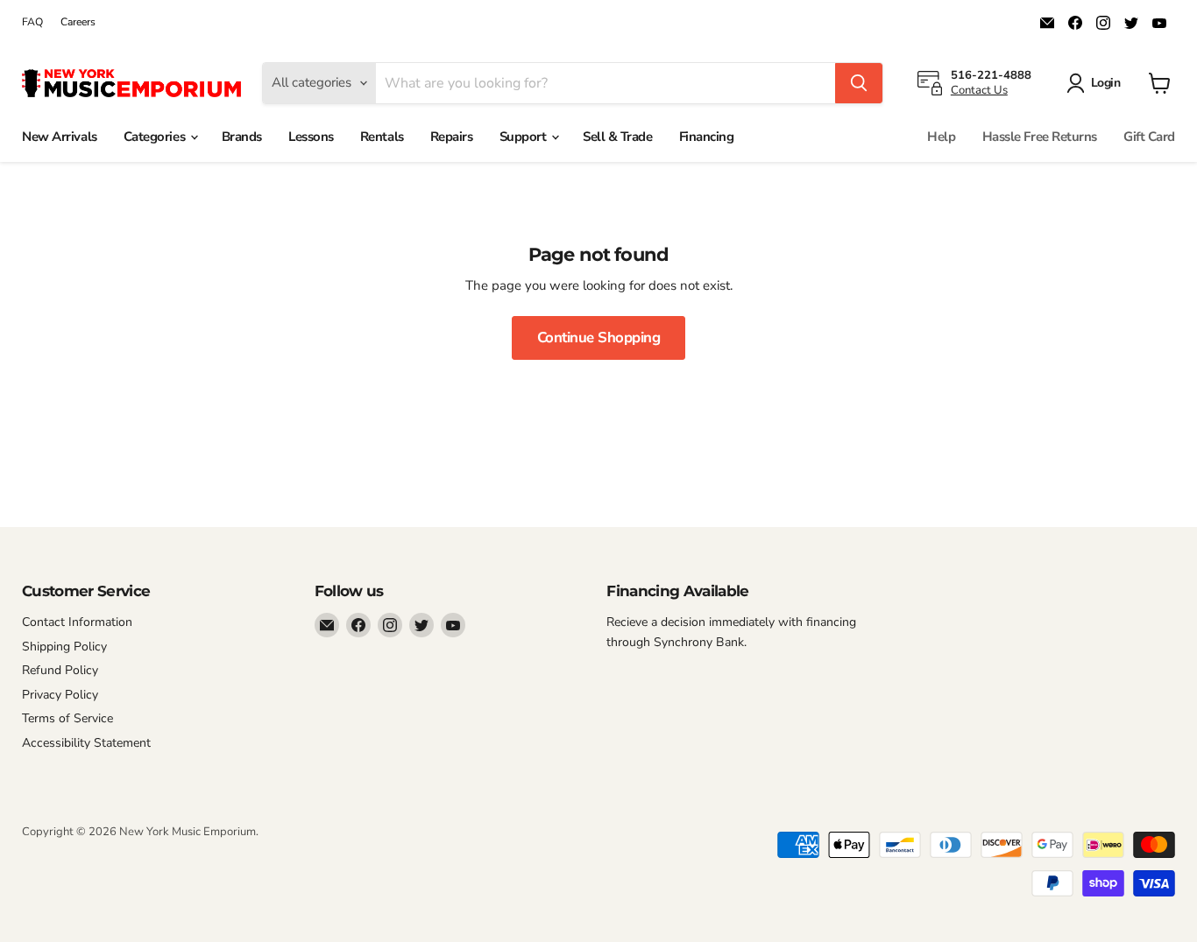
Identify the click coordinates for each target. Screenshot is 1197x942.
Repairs (451, 136)
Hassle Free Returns (1039, 136)
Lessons (311, 136)
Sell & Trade (618, 136)
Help (941, 136)
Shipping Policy (64, 646)
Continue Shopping (598, 337)
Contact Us (979, 90)
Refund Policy (60, 670)
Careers (78, 22)
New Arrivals (59, 136)
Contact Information (77, 622)
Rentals (382, 136)
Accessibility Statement (86, 743)
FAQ (32, 22)
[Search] (858, 83)
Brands (242, 136)
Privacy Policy (60, 694)
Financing (706, 136)
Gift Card (1149, 136)
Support (524, 136)
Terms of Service (67, 718)
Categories (156, 136)
